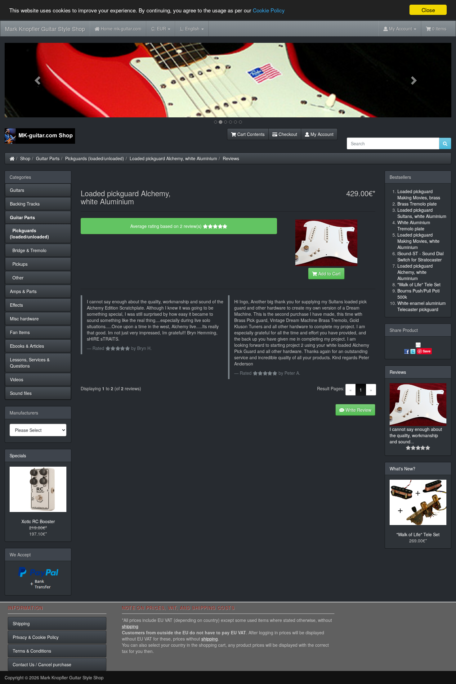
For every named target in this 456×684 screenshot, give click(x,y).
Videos (16, 379)
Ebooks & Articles (27, 346)
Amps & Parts (23, 291)
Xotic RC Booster (38, 521)
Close (428, 10)
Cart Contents (250, 134)
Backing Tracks (25, 204)
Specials (18, 455)
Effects (16, 305)
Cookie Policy (269, 10)
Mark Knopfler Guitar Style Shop (45, 29)
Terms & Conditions (32, 651)
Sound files (21, 393)
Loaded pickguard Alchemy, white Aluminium (173, 158)
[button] (38, 80)
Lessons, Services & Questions (30, 362)
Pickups (19, 264)
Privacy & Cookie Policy (36, 637)
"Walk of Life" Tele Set (418, 534)
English (190, 28)
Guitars (17, 190)
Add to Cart (329, 273)
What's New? (402, 468)
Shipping (21, 623)
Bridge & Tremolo (28, 250)
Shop (25, 158)
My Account (321, 134)
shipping (130, 626)
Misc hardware (24, 318)
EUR (159, 28)
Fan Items (20, 332)
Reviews (231, 158)
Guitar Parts (48, 158)
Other (17, 277)
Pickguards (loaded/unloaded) (94, 158)
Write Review (357, 410)
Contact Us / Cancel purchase (42, 664)
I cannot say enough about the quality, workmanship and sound (416, 435)
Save (427, 351)
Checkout (287, 134)
